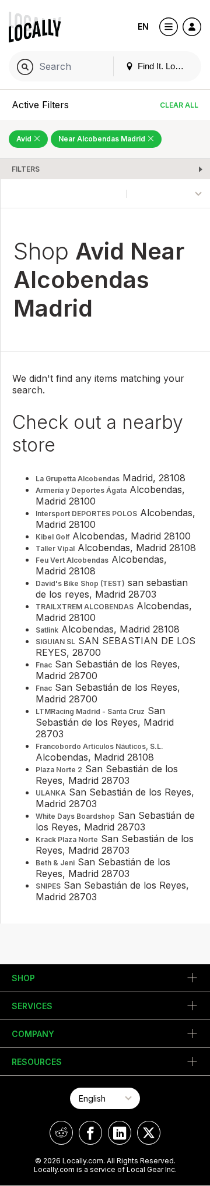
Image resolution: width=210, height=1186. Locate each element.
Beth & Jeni (55, 862)
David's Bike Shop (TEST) (80, 583)
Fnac (44, 665)
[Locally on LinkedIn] (119, 1133)
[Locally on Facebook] (90, 1133)
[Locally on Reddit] (61, 1133)
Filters (26, 169)
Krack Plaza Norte (67, 839)
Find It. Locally (163, 66)
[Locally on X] (148, 1133)
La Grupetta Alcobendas (78, 478)
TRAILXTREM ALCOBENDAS (85, 606)
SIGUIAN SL (55, 641)
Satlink (47, 630)
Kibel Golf (52, 536)
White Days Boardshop (75, 816)
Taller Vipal (55, 548)
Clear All (179, 105)
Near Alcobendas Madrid (102, 138)
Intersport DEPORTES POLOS (86, 513)
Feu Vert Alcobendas (72, 560)
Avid (24, 138)
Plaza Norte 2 (59, 769)
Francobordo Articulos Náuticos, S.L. (99, 746)
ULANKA (51, 793)
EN (143, 26)
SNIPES (48, 886)
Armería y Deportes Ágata (81, 490)
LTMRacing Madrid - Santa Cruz (90, 711)
